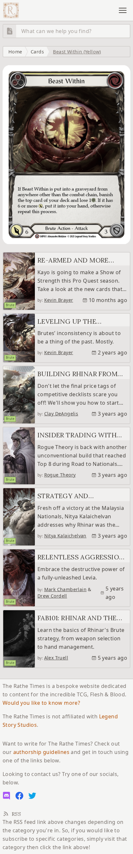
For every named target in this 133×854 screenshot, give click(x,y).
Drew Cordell (52, 596)
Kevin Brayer (58, 300)
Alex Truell (56, 658)
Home (15, 52)
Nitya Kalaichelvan (65, 536)
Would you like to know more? (41, 702)
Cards (37, 52)
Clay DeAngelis (61, 413)
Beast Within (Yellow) (77, 52)
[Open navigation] (123, 10)
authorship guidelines (41, 752)
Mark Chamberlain (65, 589)
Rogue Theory (60, 475)
